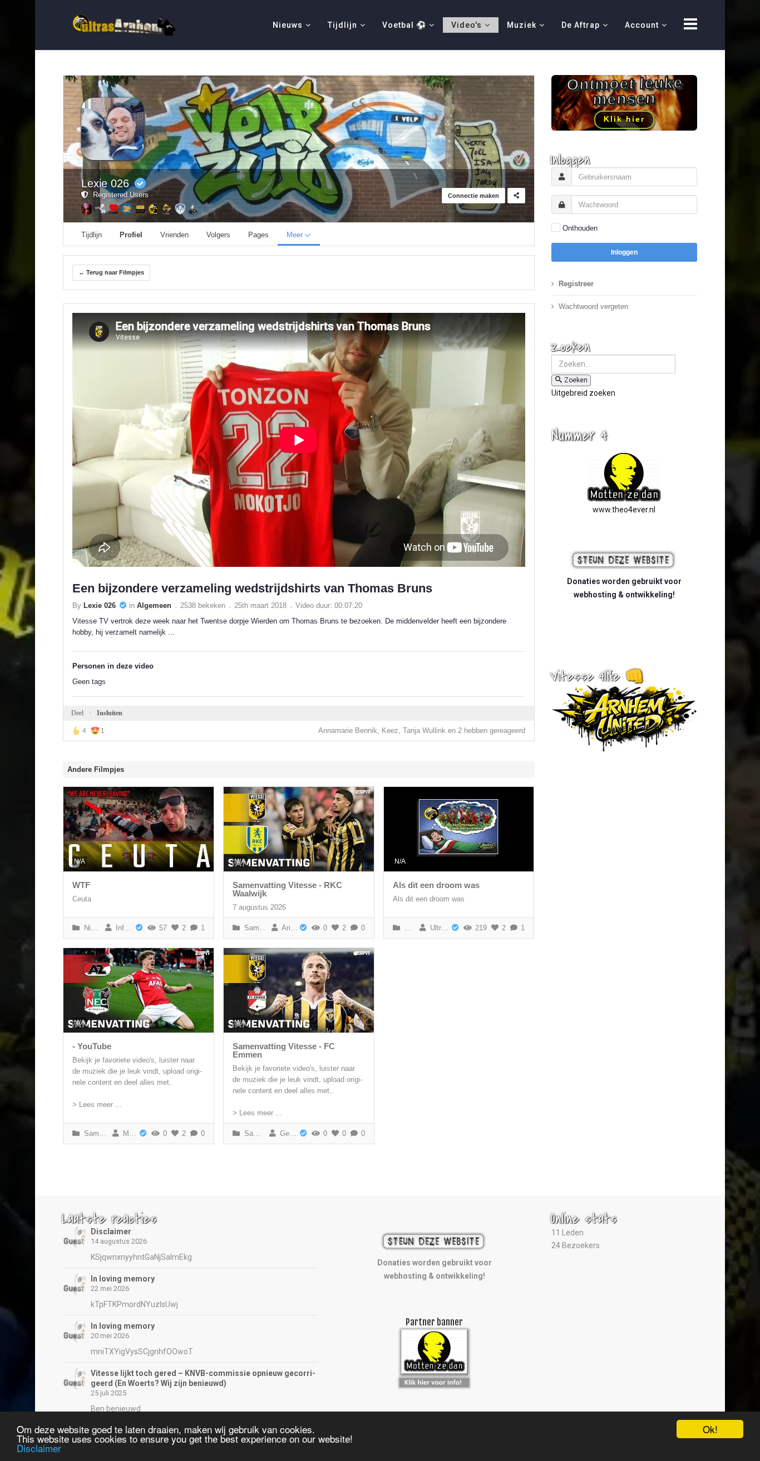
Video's (466, 25)
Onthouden (580, 228)
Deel (77, 713)
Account (642, 25)
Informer (122, 928)
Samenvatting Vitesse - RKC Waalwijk (287, 889)
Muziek (521, 25)
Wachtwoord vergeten (593, 306)
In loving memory (123, 1278)
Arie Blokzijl (288, 928)
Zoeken (576, 380)
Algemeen (154, 605)
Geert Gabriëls (286, 1133)
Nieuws (288, 25)
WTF (81, 885)
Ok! (710, 1429)
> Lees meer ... (97, 1104)
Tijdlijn (342, 25)
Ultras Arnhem (438, 928)
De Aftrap (580, 25)
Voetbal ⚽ (404, 25)
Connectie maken (473, 195)
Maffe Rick (128, 1133)
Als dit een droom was (436, 885)
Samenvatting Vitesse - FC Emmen (284, 1050)
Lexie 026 (105, 183)
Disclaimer (111, 1231)
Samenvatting (254, 928)
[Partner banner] (434, 1380)
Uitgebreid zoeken (583, 392)
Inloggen (624, 252)
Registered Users (118, 195)
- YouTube (91, 1046)
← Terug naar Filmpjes (111, 272)
